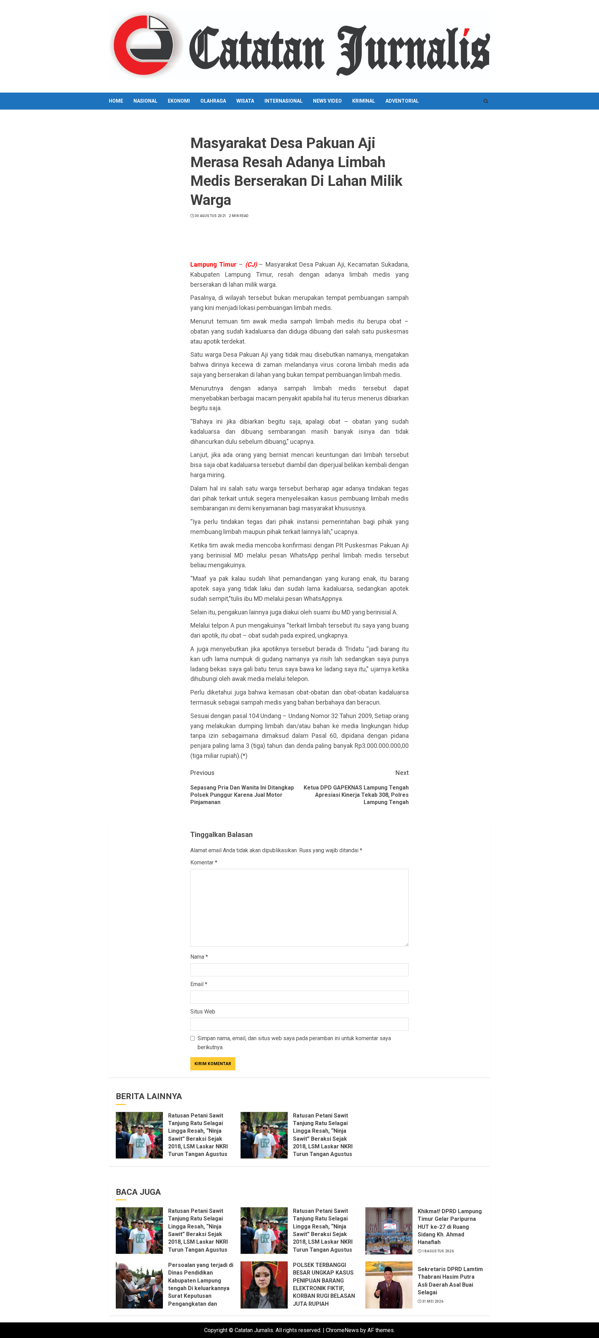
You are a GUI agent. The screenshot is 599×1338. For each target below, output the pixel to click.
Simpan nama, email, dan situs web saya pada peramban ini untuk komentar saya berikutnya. (294, 1043)
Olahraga (213, 101)
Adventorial (402, 101)
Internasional (283, 101)
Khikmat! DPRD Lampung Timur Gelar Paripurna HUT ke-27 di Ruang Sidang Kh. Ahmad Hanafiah (450, 1227)
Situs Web (202, 1011)
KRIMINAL (363, 101)
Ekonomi (179, 101)
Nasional (145, 101)
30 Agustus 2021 (211, 216)
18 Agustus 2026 (438, 1251)
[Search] (485, 101)
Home (116, 101)
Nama (199, 956)
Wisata (245, 101)
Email (198, 984)
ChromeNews (342, 1330)
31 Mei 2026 (432, 1301)
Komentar (203, 862)
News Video (327, 101)
